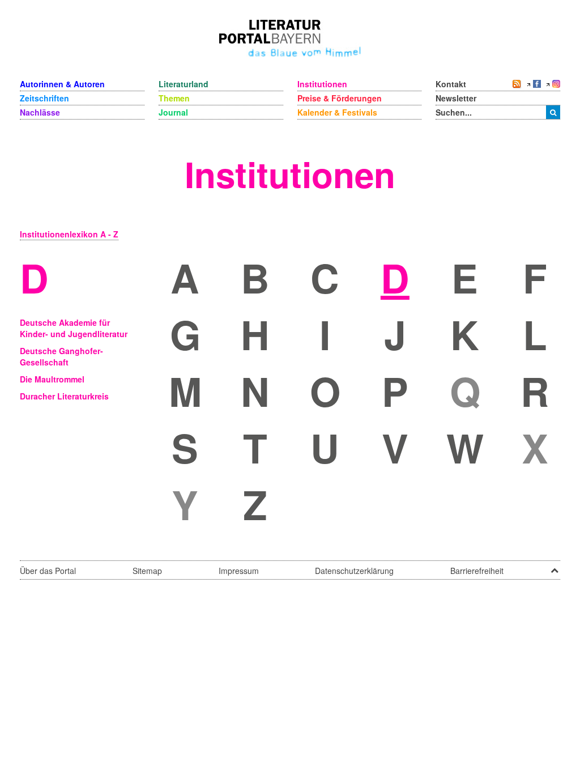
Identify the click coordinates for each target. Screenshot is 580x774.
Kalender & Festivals (337, 112)
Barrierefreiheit (477, 570)
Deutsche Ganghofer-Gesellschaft (61, 356)
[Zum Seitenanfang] (554, 566)
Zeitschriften (44, 98)
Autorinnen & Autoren (62, 84)
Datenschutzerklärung (354, 570)
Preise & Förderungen (339, 98)
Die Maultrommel (52, 379)
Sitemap (147, 570)
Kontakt (451, 84)
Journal (173, 112)
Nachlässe (40, 112)
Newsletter (456, 98)
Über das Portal (48, 570)
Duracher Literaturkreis (64, 396)
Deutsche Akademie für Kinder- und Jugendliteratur (73, 328)
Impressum (239, 570)
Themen (174, 98)
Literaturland (183, 84)
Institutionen (322, 84)
